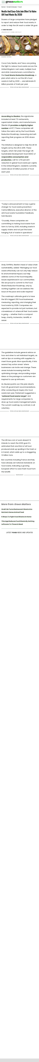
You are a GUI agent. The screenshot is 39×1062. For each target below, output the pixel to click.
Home (3, 7)
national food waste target (14, 396)
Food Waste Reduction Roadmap (19, 75)
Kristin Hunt (7, 30)
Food (20, 7)
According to (10, 116)
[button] (3, 2)
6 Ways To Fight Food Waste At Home (16, 517)
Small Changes (12, 7)
